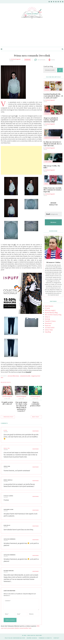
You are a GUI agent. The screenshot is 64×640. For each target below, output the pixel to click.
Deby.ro (47, 317)
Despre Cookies (32, 638)
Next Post (35, 416)
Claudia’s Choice (50, 321)
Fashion (27, 59)
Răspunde (36, 431)
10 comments (41, 60)
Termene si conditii (45, 638)
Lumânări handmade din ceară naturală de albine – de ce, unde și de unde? (53, 96)
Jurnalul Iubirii (49, 328)
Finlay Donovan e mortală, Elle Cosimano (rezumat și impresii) (53, 190)
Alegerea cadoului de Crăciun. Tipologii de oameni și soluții (51, 120)
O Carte (47, 308)
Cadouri (47, 113)
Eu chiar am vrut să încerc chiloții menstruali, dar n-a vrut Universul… (53, 144)
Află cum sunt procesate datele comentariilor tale (20, 627)
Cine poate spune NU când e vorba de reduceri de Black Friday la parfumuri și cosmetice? (21, 406)
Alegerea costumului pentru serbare (35, 404)
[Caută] (60, 70)
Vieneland (48, 323)
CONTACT (56, 638)
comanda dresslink (25, 376)
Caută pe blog (48, 66)
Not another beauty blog (53, 315)
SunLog (47, 319)
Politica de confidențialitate (15, 638)
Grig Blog (48, 332)
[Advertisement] (32, 34)
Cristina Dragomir (16, 59)
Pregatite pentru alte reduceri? (7, 403)
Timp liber (48, 161)
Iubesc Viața (49, 330)
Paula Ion (7, 448)
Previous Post (8, 416)
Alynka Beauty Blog (51, 313)
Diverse (47, 90)
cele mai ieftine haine (13, 376)
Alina (5, 430)
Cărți (46, 183)
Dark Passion (49, 306)
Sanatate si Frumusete (52, 137)
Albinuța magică (50, 310)
